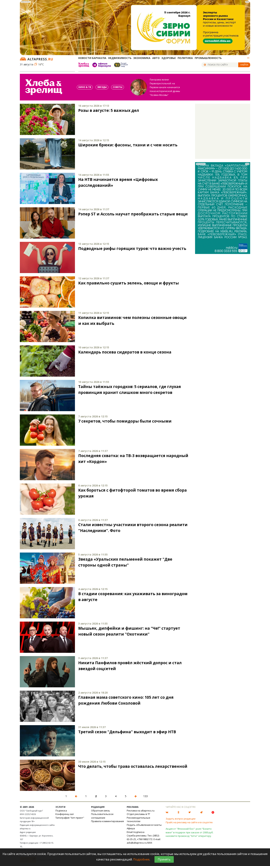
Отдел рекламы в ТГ (138, 814)
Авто (156, 58)
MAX (149, 842)
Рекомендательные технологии (138, 819)
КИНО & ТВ (84, 87)
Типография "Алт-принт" (69, 817)
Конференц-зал (64, 814)
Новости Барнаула (92, 58)
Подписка (61, 810)
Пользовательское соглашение (102, 815)
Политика (185, 58)
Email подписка (135, 832)
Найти (244, 64)
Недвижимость (120, 58)
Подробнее (141, 859)
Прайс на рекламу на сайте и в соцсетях (189, 822)
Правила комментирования (107, 821)
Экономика (141, 58)
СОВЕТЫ (117, 87)
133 (145, 796)
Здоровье (168, 58)
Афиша (131, 828)
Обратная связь (100, 810)
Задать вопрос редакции (180, 818)
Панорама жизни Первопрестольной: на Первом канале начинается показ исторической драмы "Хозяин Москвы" (165, 87)
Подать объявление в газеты (144, 825)
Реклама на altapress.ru (140, 810)
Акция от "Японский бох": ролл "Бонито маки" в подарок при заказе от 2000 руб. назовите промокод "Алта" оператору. (189, 832)
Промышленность (208, 58)
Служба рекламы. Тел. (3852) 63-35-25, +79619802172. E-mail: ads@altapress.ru (144, 839)
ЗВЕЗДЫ (102, 87)
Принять (164, 859)
